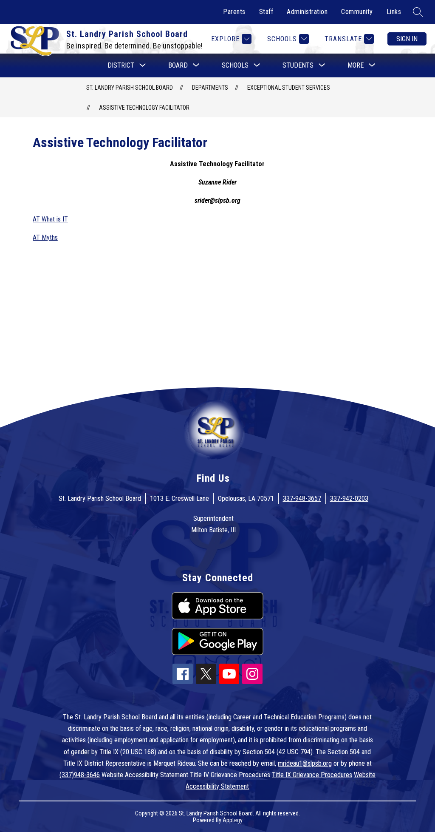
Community (357, 12)
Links (394, 12)
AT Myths (45, 237)
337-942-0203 (349, 498)
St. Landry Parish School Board (129, 87)
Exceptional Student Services (288, 87)
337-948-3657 (302, 498)
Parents (234, 12)
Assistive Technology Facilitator (144, 107)
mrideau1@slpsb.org (305, 763)
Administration (307, 12)
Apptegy (233, 820)
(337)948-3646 (79, 775)
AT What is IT (50, 219)
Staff (266, 12)
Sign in (407, 39)
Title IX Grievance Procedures (312, 775)
